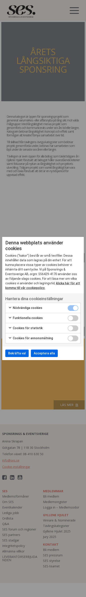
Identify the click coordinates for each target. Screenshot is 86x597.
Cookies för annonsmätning (32, 338)
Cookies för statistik (27, 328)
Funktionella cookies (27, 318)
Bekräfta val (17, 353)
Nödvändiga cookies (27, 308)
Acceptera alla (44, 353)
